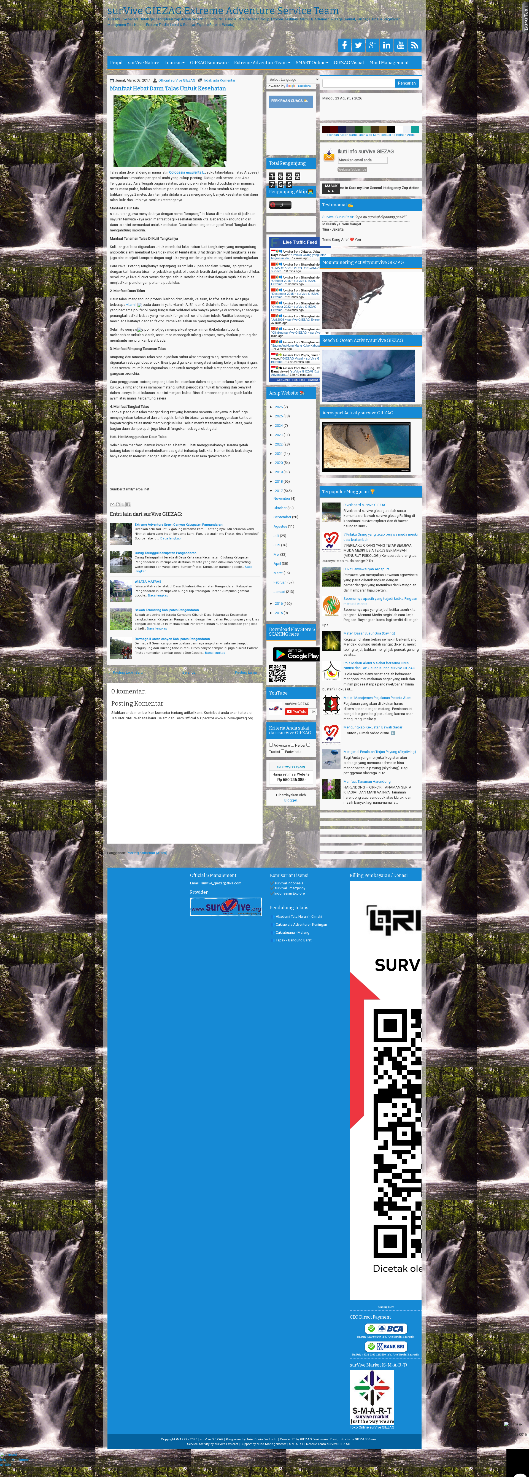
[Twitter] (358, 45)
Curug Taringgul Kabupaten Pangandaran (165, 553)
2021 (279, 454)
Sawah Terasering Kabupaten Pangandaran (167, 610)
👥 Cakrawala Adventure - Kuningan (299, 924)
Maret (279, 573)
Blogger (290, 800)
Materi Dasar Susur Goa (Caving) (369, 633)
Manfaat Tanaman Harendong (367, 781)
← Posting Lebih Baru (126, 672)
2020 (279, 463)
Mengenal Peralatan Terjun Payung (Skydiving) (380, 752)
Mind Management (389, 62)
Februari (280, 582)
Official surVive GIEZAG (176, 80)
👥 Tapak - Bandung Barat (291, 940)
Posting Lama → (248, 672)
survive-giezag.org (291, 766)
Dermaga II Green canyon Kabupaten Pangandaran (172, 639)
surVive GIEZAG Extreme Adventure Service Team (223, 11)
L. (203, 172)
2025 (279, 416)
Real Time (298, 379)
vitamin (131, 305)
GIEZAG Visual (349, 62)
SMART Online (311, 62)
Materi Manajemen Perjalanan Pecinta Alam (377, 698)
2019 (279, 472)
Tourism (173, 62)
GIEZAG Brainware (209, 62)
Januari (280, 592)
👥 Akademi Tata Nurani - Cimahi (296, 916)
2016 (279, 603)
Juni (277, 545)
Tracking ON (315, 379)
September (283, 517)
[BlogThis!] (117, 504)
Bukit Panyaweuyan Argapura (367, 569)
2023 (279, 435)
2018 (279, 481)
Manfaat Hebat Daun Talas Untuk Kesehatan (168, 88)
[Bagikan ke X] (123, 504)
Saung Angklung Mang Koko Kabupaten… (300, 345)
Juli (277, 536)
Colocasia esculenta (185, 172)
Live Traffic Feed (300, 242)
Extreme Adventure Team (261, 62)
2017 (279, 491)
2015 (279, 613)
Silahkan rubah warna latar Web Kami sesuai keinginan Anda (370, 135)
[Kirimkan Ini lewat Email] (112, 504)
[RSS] (415, 45)
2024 (279, 425)
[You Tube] (400, 45)
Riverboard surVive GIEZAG (365, 505)
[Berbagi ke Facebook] (128, 504)
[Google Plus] (372, 45)
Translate (303, 86)
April (278, 563)
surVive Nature (143, 62)
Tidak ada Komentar (219, 80)
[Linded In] (386, 45)
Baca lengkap (170, 538)
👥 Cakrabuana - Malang (290, 932)
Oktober (280, 508)
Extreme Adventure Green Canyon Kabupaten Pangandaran (179, 524)
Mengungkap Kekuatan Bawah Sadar (373, 727)
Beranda (189, 672)
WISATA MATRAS (148, 582)
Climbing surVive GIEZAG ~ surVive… (297, 332)
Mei (277, 554)
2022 (279, 444)
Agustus (281, 526)
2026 (279, 407)
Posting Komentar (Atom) (147, 853)
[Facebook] (344, 45)
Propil (116, 62)
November (282, 498)
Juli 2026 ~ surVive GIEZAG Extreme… (298, 319)
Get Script (283, 379)
